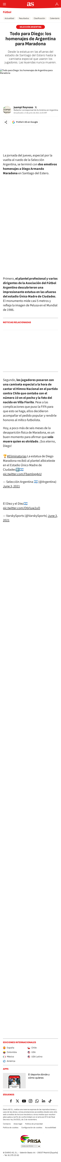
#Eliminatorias (17, 456)
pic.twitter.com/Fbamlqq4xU (22, 474)
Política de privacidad (34, 1124)
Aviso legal (18, 1124)
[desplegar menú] (4, 4)
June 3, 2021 (11, 486)
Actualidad (9, 18)
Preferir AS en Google (27, 122)
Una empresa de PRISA (30, 1139)
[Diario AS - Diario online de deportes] (30, 4)
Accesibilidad (50, 1127)
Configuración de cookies (31, 1127)
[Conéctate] (57, 4)
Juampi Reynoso (23, 107)
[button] (6, 122)
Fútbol (7, 12)
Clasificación (39, 18)
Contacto (7, 1124)
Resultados (24, 18)
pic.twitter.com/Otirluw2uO (21, 508)
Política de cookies (10, 1127)
